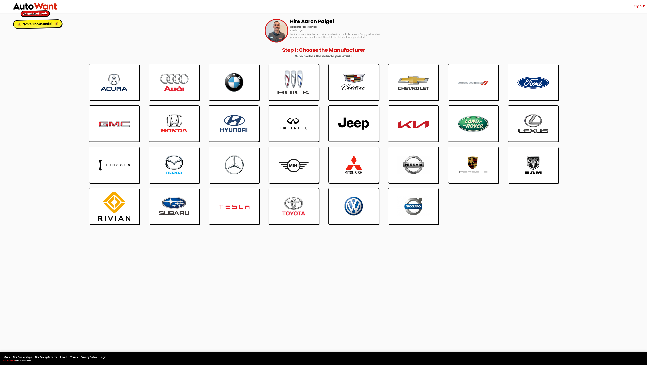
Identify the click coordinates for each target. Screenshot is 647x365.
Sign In (639, 6)
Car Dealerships (22, 357)
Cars (7, 357)
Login (103, 357)
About (63, 357)
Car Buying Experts (46, 357)
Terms (74, 357)
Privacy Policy (89, 357)
